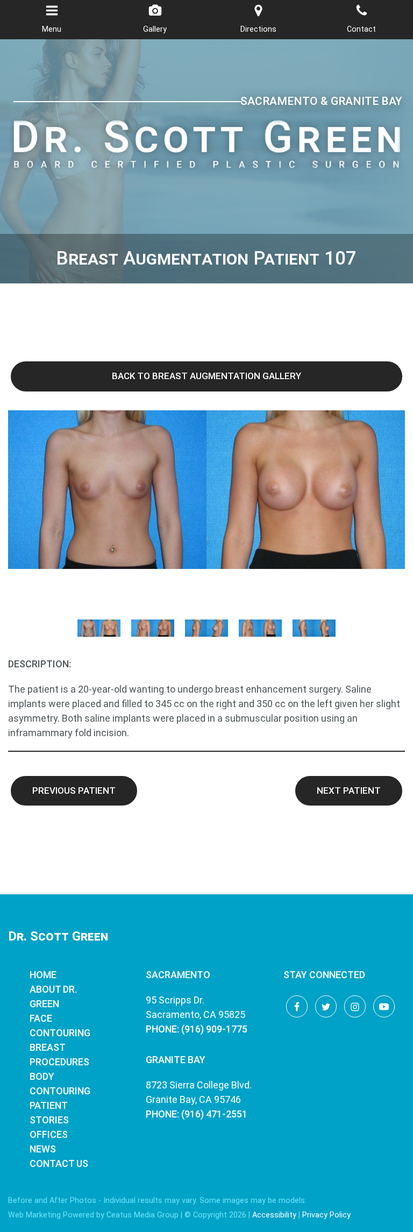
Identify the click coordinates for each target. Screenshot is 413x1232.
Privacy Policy (326, 1215)
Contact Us (59, 1163)
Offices (49, 1134)
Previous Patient (74, 790)
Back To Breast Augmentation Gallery (206, 376)
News (43, 1149)
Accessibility (274, 1215)
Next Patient (349, 790)
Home (43, 974)
